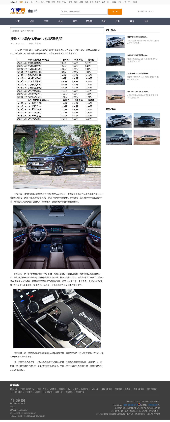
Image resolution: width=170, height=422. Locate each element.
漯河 (59, 2)
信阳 (81, 2)
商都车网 (69, 392)
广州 (130, 2)
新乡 (76, 2)
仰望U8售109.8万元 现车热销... (137, 55)
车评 (46, 21)
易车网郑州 (39, 392)
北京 (120, 2)
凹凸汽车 (13, 389)
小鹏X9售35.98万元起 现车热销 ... (138, 91)
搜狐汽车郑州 (138, 389)
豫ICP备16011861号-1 (131, 405)
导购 (60, 21)
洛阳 (53, 2)
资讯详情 (30, 31)
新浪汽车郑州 (106, 389)
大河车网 (52, 389)
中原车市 (28, 392)
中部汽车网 (17, 392)
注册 (152, 11)
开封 (38, 2)
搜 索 (115, 11)
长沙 (109, 2)
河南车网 (118, 389)
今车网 (75, 389)
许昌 (86, 2)
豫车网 (127, 389)
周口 (92, 2)
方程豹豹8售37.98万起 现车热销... (138, 73)
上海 (125, 2)
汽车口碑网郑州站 (27, 389)
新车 (75, 21)
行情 (132, 21)
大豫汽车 (94, 389)
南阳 (21, 2)
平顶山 (65, 2)
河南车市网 (80, 392)
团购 (103, 21)
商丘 (71, 2)
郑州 (32, 2)
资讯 (32, 21)
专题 (146, 21)
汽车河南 (84, 389)
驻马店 (98, 2)
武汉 (104, 2)
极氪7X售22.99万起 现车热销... (137, 37)
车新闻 (49, 392)
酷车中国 (59, 392)
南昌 (114, 2)
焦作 (43, 2)
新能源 (89, 21)
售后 (118, 21)
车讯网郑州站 (64, 389)
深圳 (135, 2)
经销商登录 (143, 11)
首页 (18, 21)
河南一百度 (41, 389)
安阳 (48, 2)
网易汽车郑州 (152, 389)
